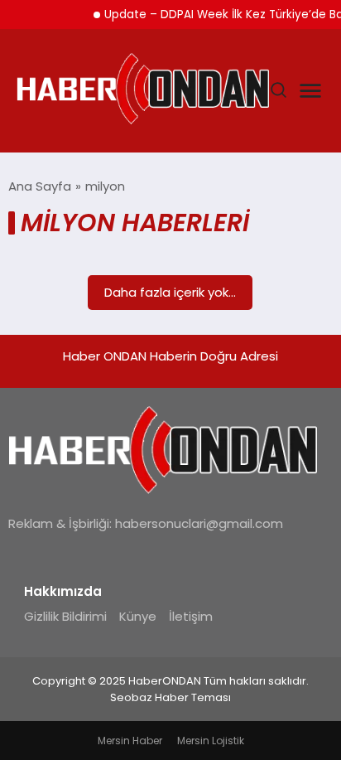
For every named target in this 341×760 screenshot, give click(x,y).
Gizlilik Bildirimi (65, 616)
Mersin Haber (130, 740)
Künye (137, 616)
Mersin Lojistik (210, 740)
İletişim (191, 616)
